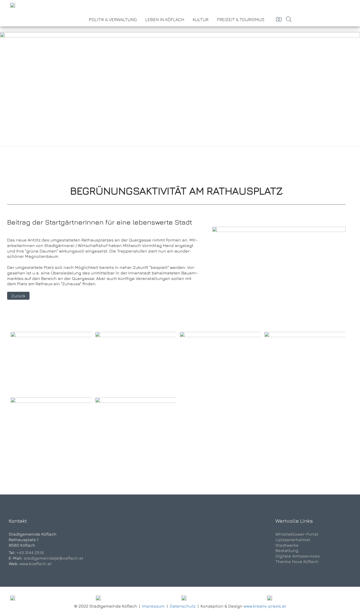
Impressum (153, 606)
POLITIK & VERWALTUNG (113, 19)
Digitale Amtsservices (297, 556)
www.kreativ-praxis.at (265, 606)
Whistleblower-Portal (296, 534)
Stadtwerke (287, 545)
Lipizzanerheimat (292, 539)
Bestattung (286, 550)
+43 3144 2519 (30, 552)
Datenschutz (183, 606)
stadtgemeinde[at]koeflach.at (53, 558)
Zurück (18, 295)
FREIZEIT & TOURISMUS (240, 19)
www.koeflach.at (36, 563)
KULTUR (200, 19)
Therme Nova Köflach (296, 561)
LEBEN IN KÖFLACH (164, 19)
